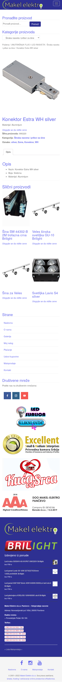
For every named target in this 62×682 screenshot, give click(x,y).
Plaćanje (8, 349)
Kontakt (7, 370)
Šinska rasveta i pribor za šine (29, 137)
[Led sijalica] (31, 417)
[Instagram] (16, 395)
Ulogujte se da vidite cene (14, 129)
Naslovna (8, 322)
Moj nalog (8, 343)
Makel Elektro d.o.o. (28, 675)
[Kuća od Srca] (31, 474)
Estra (20, 142)
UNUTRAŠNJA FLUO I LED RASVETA (28, 44)
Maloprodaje (10, 363)
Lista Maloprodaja (13, 649)
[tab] (8, 152)
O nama (7, 329)
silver (14, 142)
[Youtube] (24, 395)
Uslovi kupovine (11, 356)
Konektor (29, 142)
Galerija (7, 336)
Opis (8, 151)
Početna (5, 44)
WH (36, 142)
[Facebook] (7, 395)
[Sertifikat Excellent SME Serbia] (31, 444)
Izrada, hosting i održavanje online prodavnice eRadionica (31, 678)
